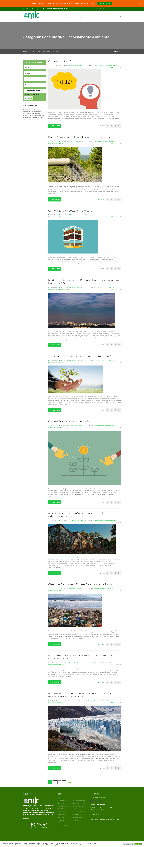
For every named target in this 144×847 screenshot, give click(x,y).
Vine (102, 9)
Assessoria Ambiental (100, 141)
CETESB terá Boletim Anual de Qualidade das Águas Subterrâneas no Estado (105, 808)
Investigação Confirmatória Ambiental (62, 800)
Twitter (96, 9)
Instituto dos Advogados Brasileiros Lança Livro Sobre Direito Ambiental (81, 657)
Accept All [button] (138, 844)
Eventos (66, 289)
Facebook (94, 9)
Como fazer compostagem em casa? (71, 210)
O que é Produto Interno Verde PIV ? (70, 421)
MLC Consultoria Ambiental (75, 65)
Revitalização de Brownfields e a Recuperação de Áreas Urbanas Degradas (82, 515)
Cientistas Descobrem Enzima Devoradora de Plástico (81, 584)
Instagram (99, 9)
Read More (56, 126)
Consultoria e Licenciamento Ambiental (105, 65)
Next (69, 782)
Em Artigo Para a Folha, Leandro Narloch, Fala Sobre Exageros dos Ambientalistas (80, 695)
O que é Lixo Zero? (59, 61)
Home (25, 51)
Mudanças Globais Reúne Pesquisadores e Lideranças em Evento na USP (83, 282)
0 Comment (117, 67)
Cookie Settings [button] (128, 844)
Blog (31, 51)
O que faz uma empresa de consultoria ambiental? (79, 356)
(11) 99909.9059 (98, 797)
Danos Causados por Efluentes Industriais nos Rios (79, 137)
